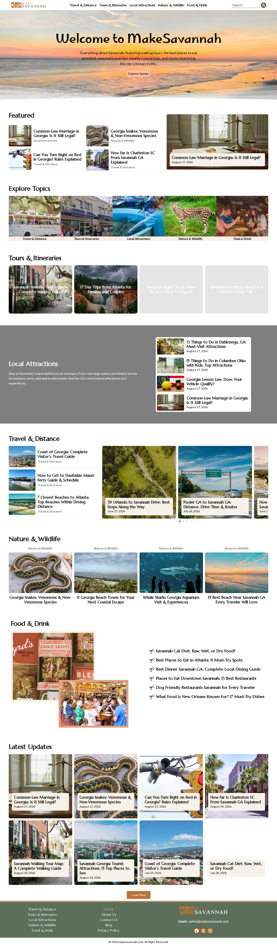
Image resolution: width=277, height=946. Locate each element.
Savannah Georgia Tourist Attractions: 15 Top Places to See (104, 868)
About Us (108, 914)
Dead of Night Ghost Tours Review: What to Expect (171, 289)
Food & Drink (197, 5)
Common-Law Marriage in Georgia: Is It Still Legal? (56, 133)
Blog (108, 925)
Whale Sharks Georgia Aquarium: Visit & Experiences (171, 599)
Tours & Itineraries (113, 5)
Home (109, 909)
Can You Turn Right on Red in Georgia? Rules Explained (57, 157)
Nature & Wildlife (171, 5)
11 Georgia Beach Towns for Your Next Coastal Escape (105, 599)
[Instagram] (210, 931)
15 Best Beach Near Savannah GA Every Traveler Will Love (236, 599)
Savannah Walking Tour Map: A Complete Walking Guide (40, 289)
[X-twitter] (203, 931)
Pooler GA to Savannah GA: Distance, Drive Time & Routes (210, 504)
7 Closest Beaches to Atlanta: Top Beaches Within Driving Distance (63, 502)
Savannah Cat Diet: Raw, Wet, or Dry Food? (236, 866)
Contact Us (109, 920)
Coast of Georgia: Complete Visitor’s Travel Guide (63, 454)
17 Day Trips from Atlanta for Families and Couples (105, 289)
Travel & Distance (83, 5)
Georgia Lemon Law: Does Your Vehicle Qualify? (214, 381)
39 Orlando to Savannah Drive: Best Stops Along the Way (138, 504)
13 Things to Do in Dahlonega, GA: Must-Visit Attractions (216, 344)
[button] (104, 480)
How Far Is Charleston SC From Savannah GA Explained (133, 157)
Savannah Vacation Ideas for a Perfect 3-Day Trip (236, 289)
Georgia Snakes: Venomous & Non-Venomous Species (134, 133)
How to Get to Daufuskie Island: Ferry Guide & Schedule (66, 477)
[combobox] (246, 5)
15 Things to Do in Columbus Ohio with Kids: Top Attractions (216, 363)
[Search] (263, 5)
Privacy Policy (108, 930)
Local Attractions (142, 5)
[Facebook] (197, 931)
